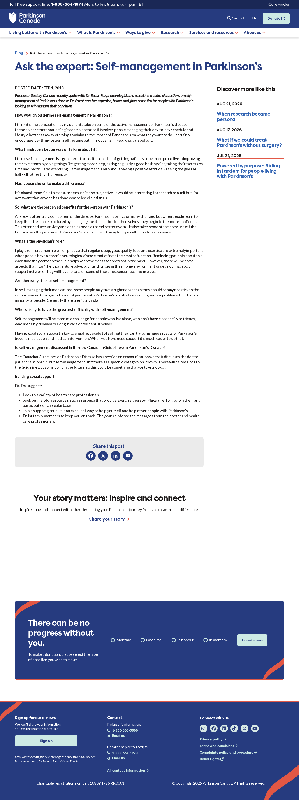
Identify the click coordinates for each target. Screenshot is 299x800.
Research (170, 32)
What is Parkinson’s (96, 32)
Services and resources (212, 32)
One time (154, 639)
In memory (218, 639)
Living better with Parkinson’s (38, 32)
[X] (103, 456)
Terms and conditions (217, 746)
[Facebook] (91, 456)
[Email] (128, 456)
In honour (185, 639)
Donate (272, 20)
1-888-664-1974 (67, 4)
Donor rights (210, 759)
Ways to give (138, 32)
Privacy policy (211, 739)
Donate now (252, 640)
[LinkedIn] (115, 456)
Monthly (123, 639)
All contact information (126, 770)
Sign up (46, 740)
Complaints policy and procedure (227, 752)
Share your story (107, 519)
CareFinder (279, 4)
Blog (19, 53)
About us (253, 32)
